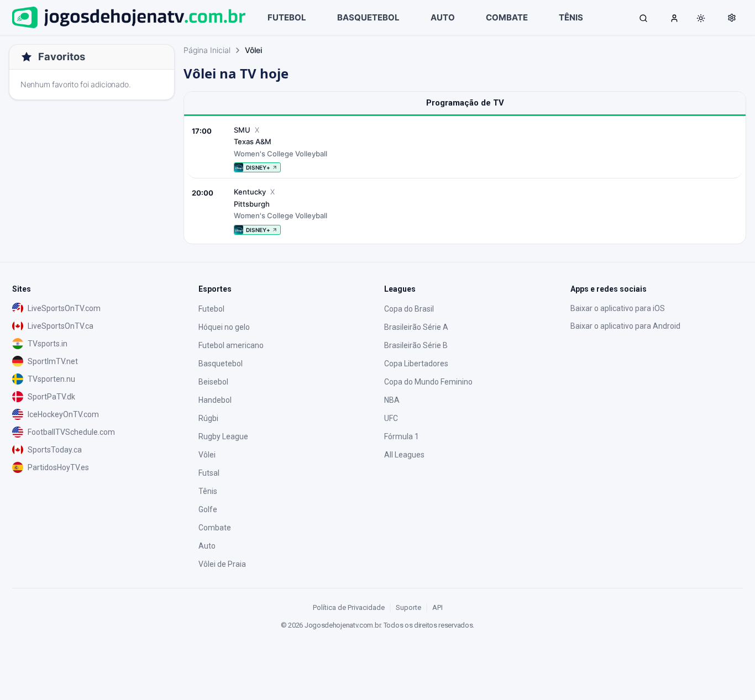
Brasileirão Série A (416, 327)
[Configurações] (732, 18)
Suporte (408, 607)
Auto (207, 545)
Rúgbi (208, 418)
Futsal (208, 473)
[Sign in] (674, 18)
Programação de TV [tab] (465, 103)
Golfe (207, 509)
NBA (392, 400)
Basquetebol (220, 363)
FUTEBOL (287, 17)
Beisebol (213, 381)
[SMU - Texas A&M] (464, 148)
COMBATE (507, 17)
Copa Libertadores (416, 363)
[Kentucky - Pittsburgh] (464, 210)
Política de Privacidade (349, 607)
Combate (214, 527)
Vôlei (207, 454)
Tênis (207, 491)
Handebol (215, 400)
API (437, 607)
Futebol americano (231, 345)
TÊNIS (571, 17)
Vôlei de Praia (222, 564)
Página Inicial (206, 50)
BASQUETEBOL (368, 17)
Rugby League (223, 436)
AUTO (443, 17)
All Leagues (404, 454)
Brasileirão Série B (416, 345)
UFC (391, 418)
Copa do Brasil (409, 308)
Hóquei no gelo (224, 327)
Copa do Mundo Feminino (428, 381)
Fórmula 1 (401, 436)
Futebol (211, 308)
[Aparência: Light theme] (700, 18)
